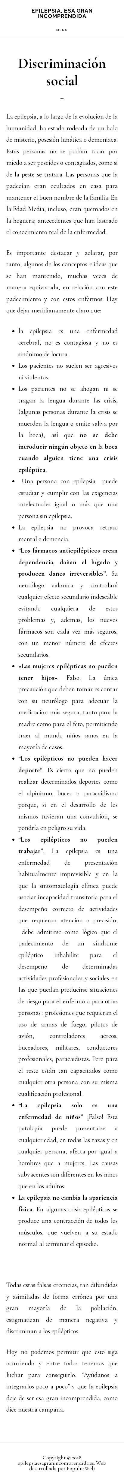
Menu (62, 30)
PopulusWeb (81, 1468)
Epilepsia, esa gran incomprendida (62, 13)
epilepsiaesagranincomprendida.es (56, 1463)
